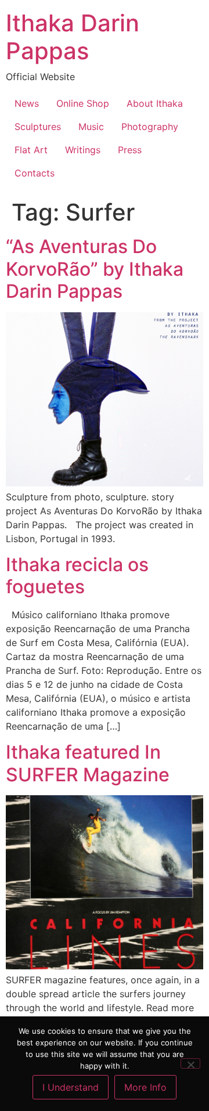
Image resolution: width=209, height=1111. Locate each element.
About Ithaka (155, 103)
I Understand (70, 1087)
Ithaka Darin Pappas (72, 37)
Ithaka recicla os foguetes (77, 575)
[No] (190, 1063)
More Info (145, 1087)
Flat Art (31, 150)
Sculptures (38, 126)
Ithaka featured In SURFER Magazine (88, 763)
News (27, 103)
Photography (149, 126)
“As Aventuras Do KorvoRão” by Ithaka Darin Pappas (94, 268)
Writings (82, 150)
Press (130, 150)
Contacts (35, 173)
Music (91, 126)
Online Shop (82, 103)
